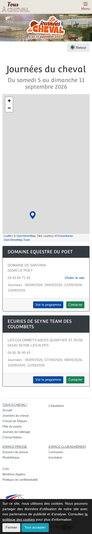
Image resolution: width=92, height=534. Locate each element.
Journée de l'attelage (16, 432)
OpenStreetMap (25, 235)
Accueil (7, 410)
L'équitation (56, 406)
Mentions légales (13, 474)
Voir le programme (48, 305)
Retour (80, 48)
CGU (5, 469)
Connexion (56, 452)
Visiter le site (74, 278)
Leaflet (8, 235)
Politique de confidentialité (20, 480)
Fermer (11, 527)
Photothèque (11, 457)
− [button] (9, 108)
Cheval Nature (12, 437)
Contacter (75, 305)
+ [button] (9, 101)
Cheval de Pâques (14, 421)
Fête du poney (12, 426)
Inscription (55, 457)
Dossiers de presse (15, 452)
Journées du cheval (15, 415)
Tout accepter (35, 527)
